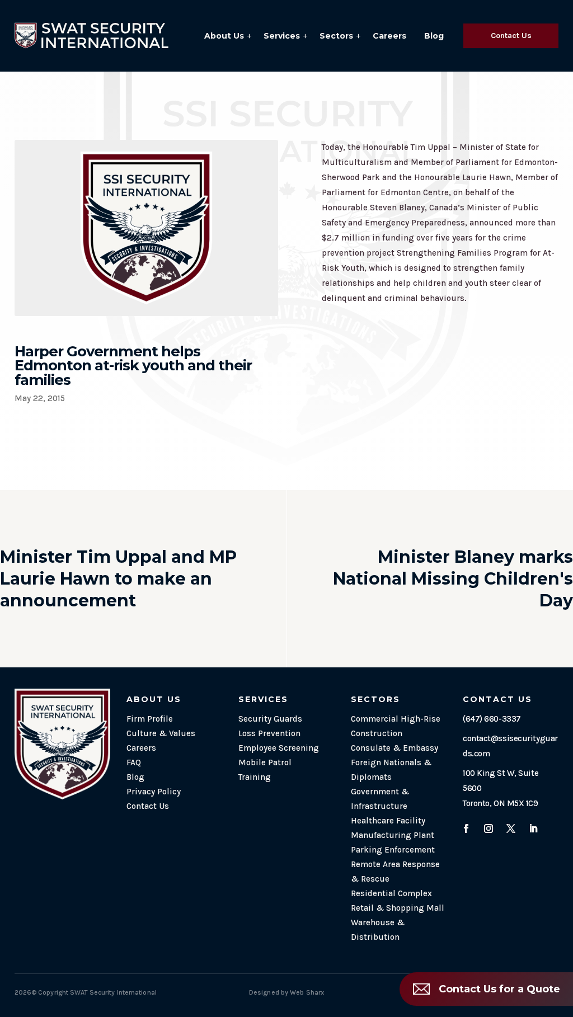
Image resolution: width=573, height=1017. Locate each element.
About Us (224, 36)
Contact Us (511, 35)
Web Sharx (307, 992)
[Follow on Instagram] (488, 828)
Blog (434, 36)
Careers (389, 36)
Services (282, 36)
